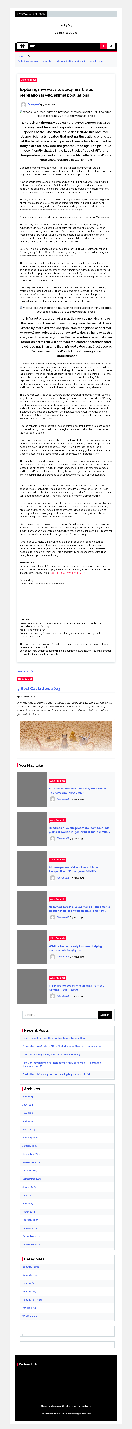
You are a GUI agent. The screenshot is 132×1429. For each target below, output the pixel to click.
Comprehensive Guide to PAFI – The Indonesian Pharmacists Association (62, 1046)
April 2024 (27, 1121)
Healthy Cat (25, 678)
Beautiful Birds (30, 1266)
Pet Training (29, 1308)
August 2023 (29, 1187)
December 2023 (31, 1154)
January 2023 (29, 1228)
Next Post (23, 671)
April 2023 (27, 1203)
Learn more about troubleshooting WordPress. (66, 1413)
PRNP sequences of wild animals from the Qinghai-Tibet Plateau (76, 987)
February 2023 (30, 1220)
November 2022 (31, 1244)
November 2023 (31, 1162)
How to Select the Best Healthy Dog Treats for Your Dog (53, 1038)
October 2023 (29, 1170)
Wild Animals (28, 79)
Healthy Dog (66, 25)
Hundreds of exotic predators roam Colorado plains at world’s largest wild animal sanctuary (79, 830)
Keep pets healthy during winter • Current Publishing (51, 1054)
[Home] (22, 46)
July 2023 (27, 1195)
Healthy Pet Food (32, 1299)
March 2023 (28, 1211)
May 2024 (27, 1113)
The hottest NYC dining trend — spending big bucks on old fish (56, 1074)
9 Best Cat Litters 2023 (38, 688)
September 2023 (31, 1179)
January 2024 (29, 1146)
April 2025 (27, 1096)
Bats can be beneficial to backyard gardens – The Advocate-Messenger (79, 790)
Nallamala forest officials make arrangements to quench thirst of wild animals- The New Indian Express (79, 909)
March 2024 (28, 1129)
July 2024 (27, 1104)
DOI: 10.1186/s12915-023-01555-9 (68, 573)
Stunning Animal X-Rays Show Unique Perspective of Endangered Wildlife (73, 869)
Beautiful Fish (30, 1275)
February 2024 (30, 1137)
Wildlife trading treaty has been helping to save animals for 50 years (77, 948)
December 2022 (31, 1236)
